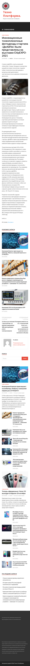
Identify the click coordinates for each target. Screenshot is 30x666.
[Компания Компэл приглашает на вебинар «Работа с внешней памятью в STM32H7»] (15, 249)
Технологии (5, 489)
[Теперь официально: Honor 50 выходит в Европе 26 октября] (15, 488)
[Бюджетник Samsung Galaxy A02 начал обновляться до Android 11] (7, 556)
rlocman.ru (10, 222)
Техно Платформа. (12, 14)
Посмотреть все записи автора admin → (19, 344)
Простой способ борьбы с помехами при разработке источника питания (20, 441)
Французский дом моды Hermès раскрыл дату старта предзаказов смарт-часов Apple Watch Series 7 (20, 542)
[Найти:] (15, 358)
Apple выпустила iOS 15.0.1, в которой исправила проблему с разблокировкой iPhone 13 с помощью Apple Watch (20, 529)
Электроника (5, 35)
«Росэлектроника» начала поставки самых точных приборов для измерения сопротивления (20, 463)
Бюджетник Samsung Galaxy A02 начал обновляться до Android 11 (20, 553)
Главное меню (9, 29)
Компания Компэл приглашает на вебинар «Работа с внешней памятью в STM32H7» (14, 252)
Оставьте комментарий (19, 58)
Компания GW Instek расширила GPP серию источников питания (13, 308)
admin (11, 58)
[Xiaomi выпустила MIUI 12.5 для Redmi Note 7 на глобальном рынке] (7, 567)
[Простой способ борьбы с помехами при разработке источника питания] (7, 444)
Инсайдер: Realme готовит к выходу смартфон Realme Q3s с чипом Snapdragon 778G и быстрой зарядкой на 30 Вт (20, 516)
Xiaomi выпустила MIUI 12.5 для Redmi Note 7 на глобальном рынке (20, 563)
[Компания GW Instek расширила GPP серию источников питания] (15, 305)
